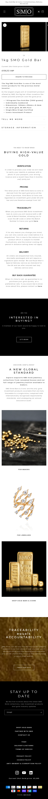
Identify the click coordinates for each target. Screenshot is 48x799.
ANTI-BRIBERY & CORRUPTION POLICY (24, 764)
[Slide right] (28, 55)
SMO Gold (27, 795)
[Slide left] (19, 55)
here (36, 221)
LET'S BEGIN (24, 339)
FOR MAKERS (24, 469)
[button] (4, 11)
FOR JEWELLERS (24, 535)
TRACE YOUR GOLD (24, 667)
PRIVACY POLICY (24, 756)
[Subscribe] (41, 712)
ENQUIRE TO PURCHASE (24, 77)
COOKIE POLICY (24, 760)
